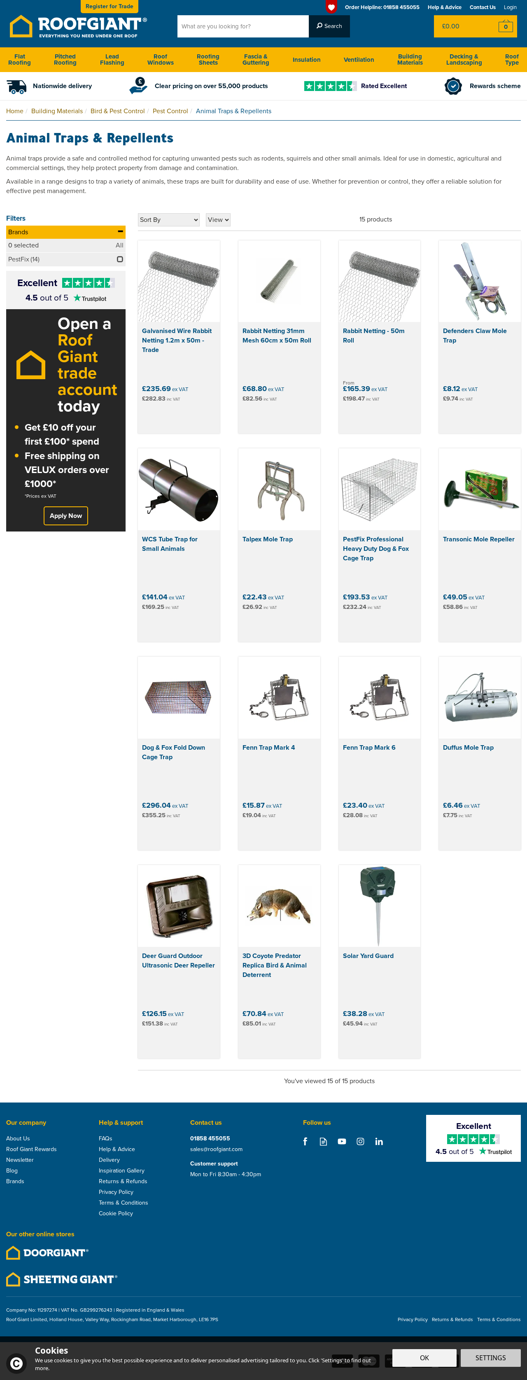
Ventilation (359, 59)
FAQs (105, 1139)
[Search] (329, 26)
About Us (18, 1139)
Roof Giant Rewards (31, 1149)
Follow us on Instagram (360, 1141)
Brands (18, 232)
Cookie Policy (116, 1214)
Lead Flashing (112, 59)
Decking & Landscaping (464, 59)
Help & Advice (117, 1149)
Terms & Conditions (123, 1203)
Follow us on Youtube (342, 1141)
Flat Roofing (19, 59)
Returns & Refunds (123, 1181)
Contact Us (483, 7)
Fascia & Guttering (256, 59)
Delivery (109, 1160)
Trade (109, 6)
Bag (459, 26)
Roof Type (512, 59)
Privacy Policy (116, 1192)
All (120, 245)
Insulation (307, 59)
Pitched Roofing (65, 59)
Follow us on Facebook (305, 1141)
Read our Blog (323, 1141)
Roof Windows (160, 59)
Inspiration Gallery (122, 1171)
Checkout (500, 26)
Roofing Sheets (208, 59)
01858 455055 (210, 1139)
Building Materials (410, 59)
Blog (12, 1171)
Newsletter (20, 1160)
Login (510, 7)
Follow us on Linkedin (379, 1141)
